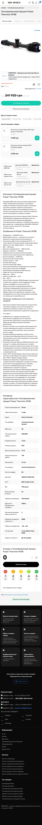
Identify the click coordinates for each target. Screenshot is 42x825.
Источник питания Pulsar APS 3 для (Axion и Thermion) (22, 130)
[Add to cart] (37, 138)
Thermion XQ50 (27, 119)
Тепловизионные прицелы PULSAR (16, 595)
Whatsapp (8, 723)
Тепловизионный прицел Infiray (12, 791)
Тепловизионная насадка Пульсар (13, 799)
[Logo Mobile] (14, 3)
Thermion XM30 (16, 119)
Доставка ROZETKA (21, 165)
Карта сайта (6, 749)
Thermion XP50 (6, 119)
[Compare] (34, 84)
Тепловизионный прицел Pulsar (12, 788)
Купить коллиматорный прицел (12, 769)
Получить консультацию (21, 109)
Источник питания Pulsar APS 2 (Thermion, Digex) (21, 146)
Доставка (5, 739)
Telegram (8, 715)
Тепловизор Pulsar (8, 783)
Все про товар (7, 21)
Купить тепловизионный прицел (13, 761)
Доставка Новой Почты (22, 173)
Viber (6, 719)
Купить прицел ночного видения (13, 771)
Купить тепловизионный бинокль (13, 764)
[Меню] (3, 2)
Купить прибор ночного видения (13, 766)
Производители (7, 744)
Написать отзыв (21, 564)
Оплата (4, 736)
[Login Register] (36, 2)
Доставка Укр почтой (23, 182)
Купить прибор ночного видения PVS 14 (15, 774)
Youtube (28, 719)
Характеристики (29, 21)
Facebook (29, 715)
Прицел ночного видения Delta (12, 796)
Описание (17, 21)
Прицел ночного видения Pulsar (12, 794)
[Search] (29, 2)
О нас (4, 734)
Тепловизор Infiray (8, 786)
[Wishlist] (39, 84)
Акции (4, 747)
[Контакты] (32, 2)
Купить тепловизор (8, 759)
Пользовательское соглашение (12, 741)
